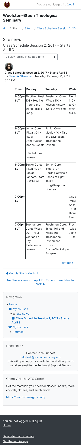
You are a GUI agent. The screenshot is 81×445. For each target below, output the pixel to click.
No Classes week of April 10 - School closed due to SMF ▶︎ (40, 282)
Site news (29, 28)
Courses (18, 332)
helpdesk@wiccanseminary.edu (40, 357)
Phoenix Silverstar (20, 76)
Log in (72, 4)
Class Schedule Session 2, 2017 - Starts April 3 (57, 28)
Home (5, 28)
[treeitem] (40, 318)
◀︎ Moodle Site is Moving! (21, 273)
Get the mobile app (15, 441)
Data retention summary (18, 436)
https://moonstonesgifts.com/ (25, 397)
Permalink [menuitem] (66, 262)
